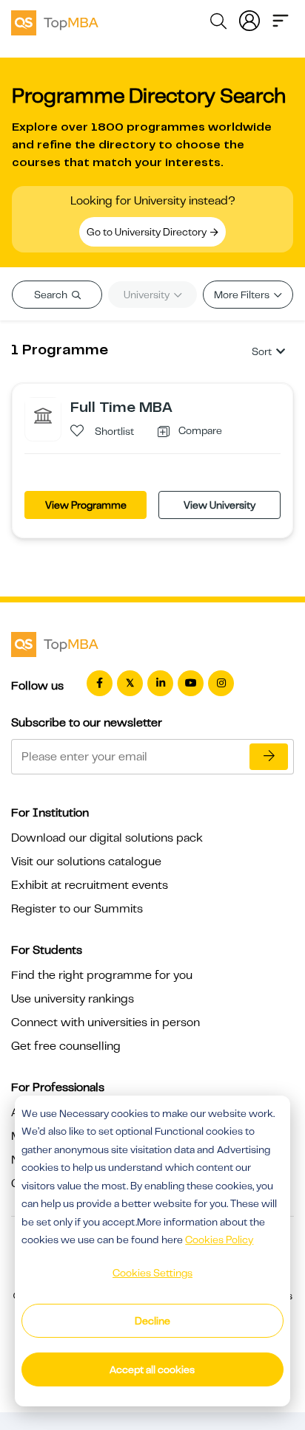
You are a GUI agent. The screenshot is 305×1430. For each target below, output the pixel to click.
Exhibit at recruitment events (89, 885)
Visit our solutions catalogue (86, 861)
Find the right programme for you (101, 975)
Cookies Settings (152, 1272)
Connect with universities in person (105, 1022)
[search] (218, 23)
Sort (262, 351)
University (148, 294)
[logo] (54, 20)
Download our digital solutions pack (107, 838)
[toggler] (280, 19)
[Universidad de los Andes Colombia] (43, 415)
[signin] (249, 19)
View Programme (86, 505)
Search (52, 294)
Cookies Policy (219, 1239)
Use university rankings (72, 998)
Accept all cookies (152, 1369)
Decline (152, 1320)
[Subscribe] (268, 756)
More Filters (243, 294)
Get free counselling (66, 1046)
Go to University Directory (148, 231)
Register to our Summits (77, 908)
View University (219, 505)
